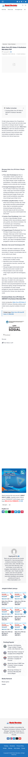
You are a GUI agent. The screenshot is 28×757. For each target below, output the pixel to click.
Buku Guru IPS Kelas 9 (19, 302)
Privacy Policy (20, 746)
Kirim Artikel (17, 748)
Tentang (6, 746)
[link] (17, 1)
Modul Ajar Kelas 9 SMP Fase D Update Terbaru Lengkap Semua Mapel (16, 665)
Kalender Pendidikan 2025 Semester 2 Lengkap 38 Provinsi (15, 658)
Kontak (5, 748)
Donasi (23, 748)
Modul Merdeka (16, 753)
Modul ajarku (5, 682)
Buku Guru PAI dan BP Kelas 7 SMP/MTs (20, 633)
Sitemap (10, 748)
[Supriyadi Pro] (14, 554)
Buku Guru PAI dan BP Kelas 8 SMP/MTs (7, 633)
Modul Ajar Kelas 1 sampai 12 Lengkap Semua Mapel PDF (16, 652)
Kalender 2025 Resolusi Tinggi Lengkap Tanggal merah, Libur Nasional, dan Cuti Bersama (15, 647)
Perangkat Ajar (18, 9)
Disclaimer (12, 746)
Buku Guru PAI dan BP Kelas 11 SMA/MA (20, 602)
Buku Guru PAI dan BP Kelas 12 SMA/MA (7, 602)
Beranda (4, 9)
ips (9, 504)
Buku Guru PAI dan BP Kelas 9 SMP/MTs (20, 618)
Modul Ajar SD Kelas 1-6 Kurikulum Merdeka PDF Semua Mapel (14, 671)
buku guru (4, 504)
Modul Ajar (10, 9)
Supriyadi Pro (13, 556)
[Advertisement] (14, 27)
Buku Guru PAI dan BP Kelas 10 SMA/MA (7, 618)
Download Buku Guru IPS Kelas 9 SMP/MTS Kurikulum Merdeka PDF (14, 112)
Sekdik (4, 684)
